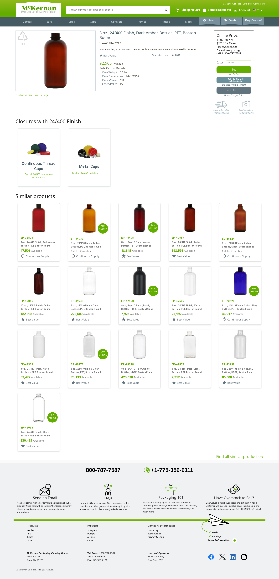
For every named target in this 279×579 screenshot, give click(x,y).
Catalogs (247, 3)
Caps (93, 21)
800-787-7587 (103, 470)
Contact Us (259, 3)
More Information (219, 540)
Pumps (142, 21)
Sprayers (116, 21)
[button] (258, 10)
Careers (227, 3)
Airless (166, 21)
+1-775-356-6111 (172, 470)
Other (90, 540)
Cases (220, 62)
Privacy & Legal (156, 536)
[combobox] (115, 10)
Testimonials (154, 533)
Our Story (153, 530)
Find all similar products (32, 95)
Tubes (71, 21)
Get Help (236, 3)
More (188, 21)
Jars (49, 21)
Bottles (27, 21)
